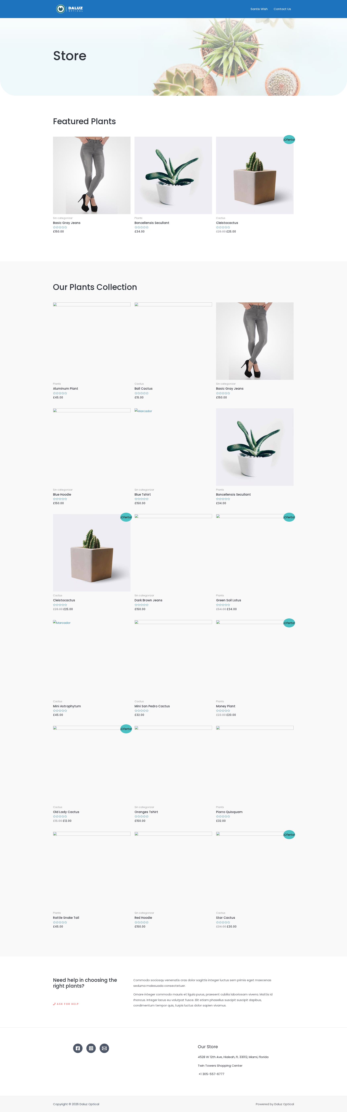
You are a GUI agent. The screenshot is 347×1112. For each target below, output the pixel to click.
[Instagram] (91, 1048)
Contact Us (282, 9)
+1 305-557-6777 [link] (211, 1074)
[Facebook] (78, 1048)
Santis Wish (259, 9)
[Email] (104, 1048)
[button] (66, 1004)
